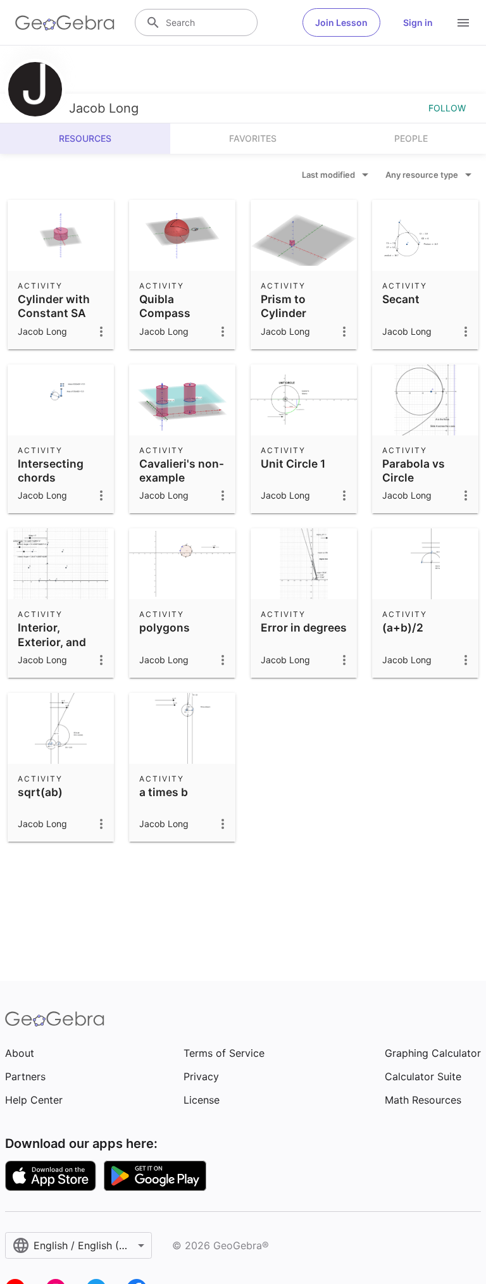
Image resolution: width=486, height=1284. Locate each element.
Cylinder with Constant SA (54, 306)
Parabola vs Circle (413, 470)
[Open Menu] (463, 22)
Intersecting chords (51, 470)
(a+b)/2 (402, 627)
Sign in (418, 22)
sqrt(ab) (40, 792)
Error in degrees (304, 627)
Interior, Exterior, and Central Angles (58, 642)
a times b (163, 792)
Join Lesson (341, 22)
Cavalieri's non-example (181, 470)
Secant (401, 299)
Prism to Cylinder (283, 306)
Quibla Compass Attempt (164, 313)
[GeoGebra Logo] (65, 22)
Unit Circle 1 (293, 463)
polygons (164, 627)
